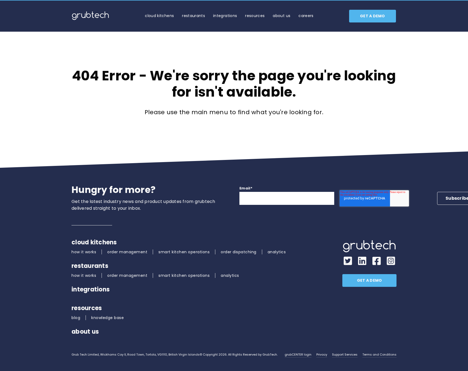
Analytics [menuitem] (277, 251)
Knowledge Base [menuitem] (107, 317)
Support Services (345, 354)
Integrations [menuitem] (225, 15)
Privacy (321, 354)
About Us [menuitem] (281, 15)
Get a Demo (372, 16)
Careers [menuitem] (305, 15)
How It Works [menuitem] (84, 251)
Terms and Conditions (379, 354)
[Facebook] (376, 261)
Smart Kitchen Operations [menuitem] (184, 251)
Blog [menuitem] (76, 317)
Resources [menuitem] (255, 15)
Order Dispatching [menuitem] (238, 251)
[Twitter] (348, 261)
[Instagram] (391, 261)
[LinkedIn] (362, 261)
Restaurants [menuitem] (193, 15)
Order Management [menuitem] (127, 251)
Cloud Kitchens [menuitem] (159, 15)
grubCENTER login (298, 354)
